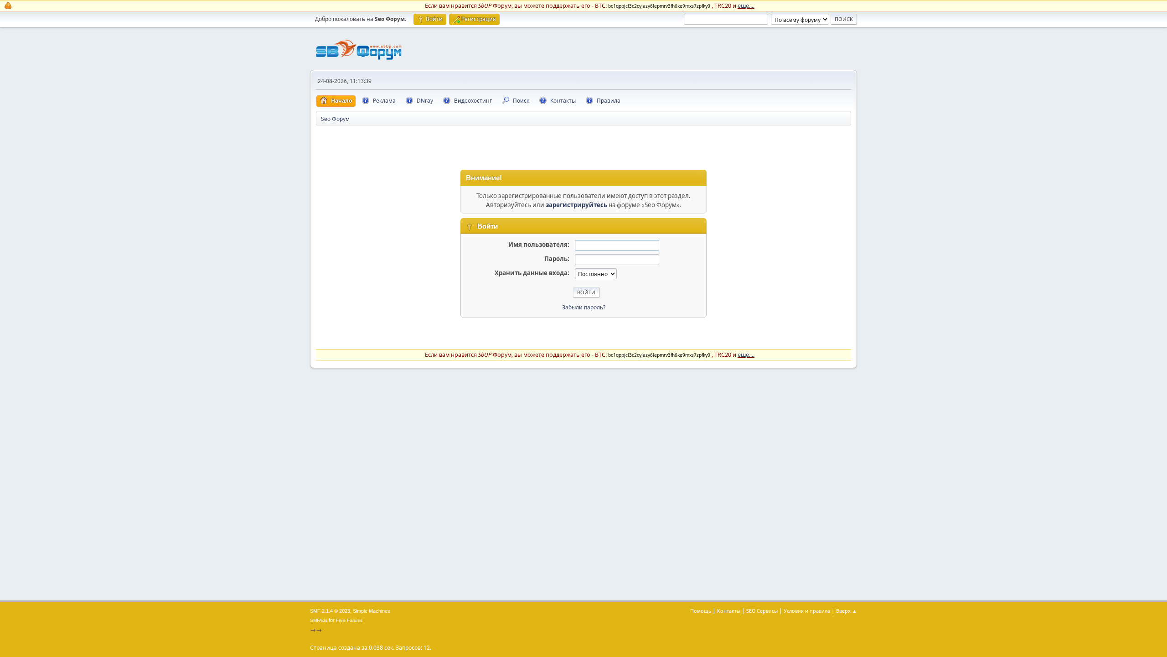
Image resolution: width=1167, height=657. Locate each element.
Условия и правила (807, 610)
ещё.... (746, 5)
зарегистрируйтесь (576, 205)
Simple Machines (371, 611)
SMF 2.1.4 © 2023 (330, 611)
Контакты (728, 610)
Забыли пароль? (583, 307)
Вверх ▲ (846, 610)
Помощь (700, 610)
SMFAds (318, 620)
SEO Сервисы (762, 610)
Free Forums (349, 620)
